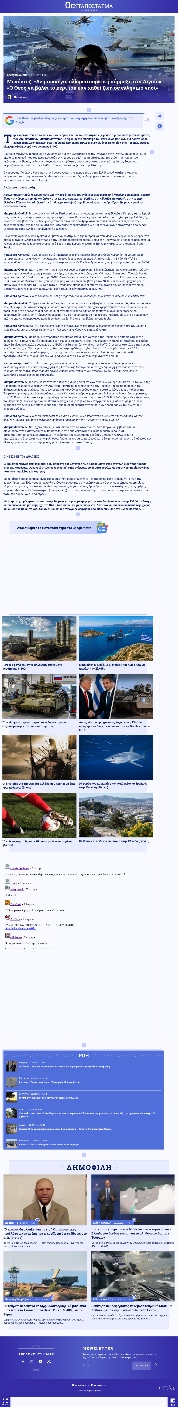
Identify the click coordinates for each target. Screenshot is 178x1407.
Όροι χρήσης (79, 1385)
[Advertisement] (77, 577)
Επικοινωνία (98, 1385)
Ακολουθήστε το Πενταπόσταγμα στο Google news (54, 528)
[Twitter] (31, 1361)
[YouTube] (40, 1361)
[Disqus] (77, 905)
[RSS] (49, 1361)
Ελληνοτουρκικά (17, 74)
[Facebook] (23, 1361)
